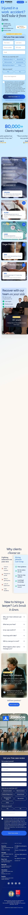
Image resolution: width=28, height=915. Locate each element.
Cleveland (4, 870)
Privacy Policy (20, 907)
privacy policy (15, 92)
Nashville (3, 864)
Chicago (3, 852)
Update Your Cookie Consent (11, 907)
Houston (3, 846)
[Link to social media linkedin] (16, 883)
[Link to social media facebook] (8, 883)
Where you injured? (7, 806)
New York (4, 859)
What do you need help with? (9, 788)
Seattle (3, 876)
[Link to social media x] (12, 883)
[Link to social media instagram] (19, 883)
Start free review (13, 833)
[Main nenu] (26, 2)
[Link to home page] (6, 2)
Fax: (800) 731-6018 (20, 858)
